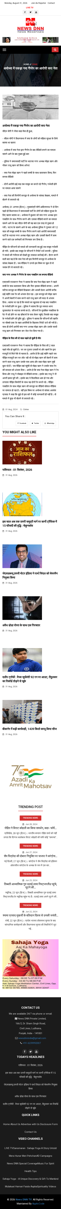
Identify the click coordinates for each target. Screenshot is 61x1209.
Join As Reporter (38, 3)
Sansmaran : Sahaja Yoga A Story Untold (35, 1148)
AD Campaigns (44, 1155)
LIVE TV (29, 8)
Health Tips (31, 1171)
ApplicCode (38, 1203)
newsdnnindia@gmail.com (32, 1038)
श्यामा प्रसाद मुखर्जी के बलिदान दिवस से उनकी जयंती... (30, 915)
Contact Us (31, 1131)
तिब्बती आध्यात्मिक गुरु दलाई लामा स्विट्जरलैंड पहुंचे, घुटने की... (30, 885)
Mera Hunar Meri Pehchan (22, 1155)
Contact (51, 3)
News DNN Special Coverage (22, 1163)
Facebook (22, 423)
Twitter (36, 423)
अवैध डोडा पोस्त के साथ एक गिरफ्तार (21, 625)
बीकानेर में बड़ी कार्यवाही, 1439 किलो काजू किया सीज (29, 729)
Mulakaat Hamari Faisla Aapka (21, 1186)
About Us (15, 1124)
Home (27, 64)
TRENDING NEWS (30, 818)
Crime (26, 409)
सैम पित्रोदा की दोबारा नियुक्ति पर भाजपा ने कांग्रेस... (30, 856)
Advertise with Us (30, 1124)
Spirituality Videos (46, 1186)
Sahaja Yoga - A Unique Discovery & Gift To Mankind (30, 1178)
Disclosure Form (49, 1124)
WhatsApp (50, 423)
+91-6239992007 (32, 1043)
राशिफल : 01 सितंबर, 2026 (17, 469)
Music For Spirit (46, 1163)
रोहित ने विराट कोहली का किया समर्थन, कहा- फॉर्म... (31, 828)
